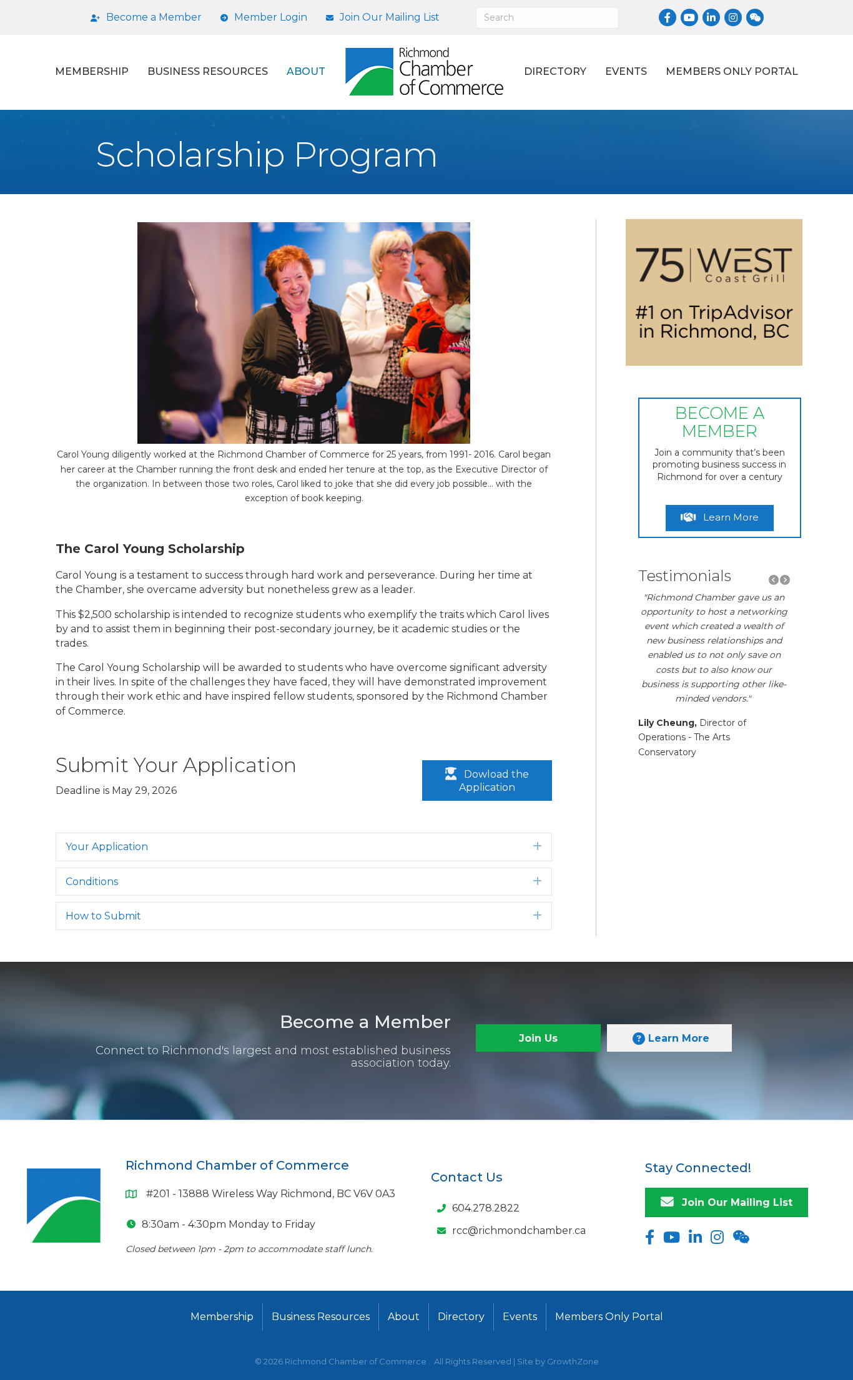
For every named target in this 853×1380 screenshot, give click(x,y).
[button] (774, 580)
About (306, 71)
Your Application (107, 847)
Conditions (92, 882)
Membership (92, 71)
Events (626, 71)
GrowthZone (573, 1361)
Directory (555, 71)
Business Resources (207, 71)
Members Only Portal (732, 71)
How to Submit (103, 916)
